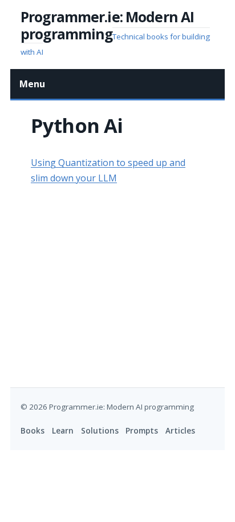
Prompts (141, 431)
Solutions (100, 431)
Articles (180, 431)
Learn (63, 431)
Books (32, 431)
